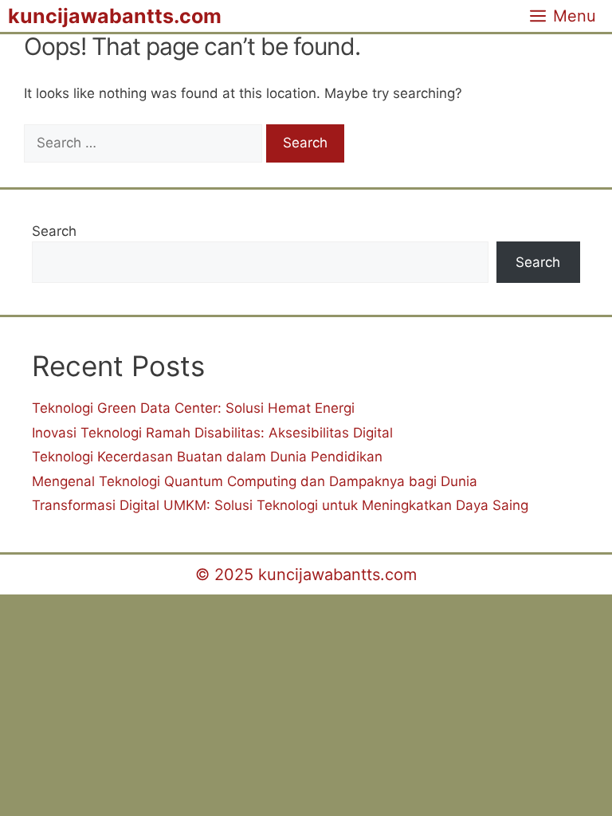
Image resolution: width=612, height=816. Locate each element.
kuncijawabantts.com (115, 16)
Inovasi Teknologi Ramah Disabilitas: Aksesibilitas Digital (212, 433)
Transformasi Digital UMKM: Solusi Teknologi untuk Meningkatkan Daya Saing (280, 505)
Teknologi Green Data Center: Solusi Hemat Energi (193, 408)
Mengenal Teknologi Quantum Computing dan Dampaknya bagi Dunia (254, 481)
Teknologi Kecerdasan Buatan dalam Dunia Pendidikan (207, 457)
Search (54, 231)
